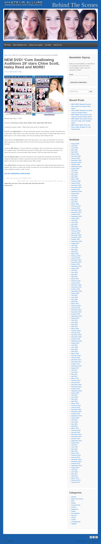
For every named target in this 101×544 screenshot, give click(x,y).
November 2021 (76, 262)
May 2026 (74, 150)
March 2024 (75, 204)
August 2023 (75, 218)
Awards (73, 497)
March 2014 (75, 453)
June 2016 (74, 397)
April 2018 (74, 351)
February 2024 (76, 206)
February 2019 (76, 330)
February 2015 (76, 430)
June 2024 (74, 197)
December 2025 (76, 160)
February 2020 (76, 305)
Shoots (73, 517)
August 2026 (75, 143)
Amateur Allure (10, 541)
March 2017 (75, 378)
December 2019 (76, 310)
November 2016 (76, 386)
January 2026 (75, 158)
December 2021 (76, 260)
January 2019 (75, 332)
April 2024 (74, 202)
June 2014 (74, 447)
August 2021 (75, 268)
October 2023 (75, 214)
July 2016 (74, 395)
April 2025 (74, 177)
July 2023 (74, 220)
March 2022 (75, 254)
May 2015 (74, 424)
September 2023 (76, 216)
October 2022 (75, 239)
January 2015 (75, 432)
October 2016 (75, 389)
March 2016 (75, 403)
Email (71, 74)
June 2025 (74, 173)
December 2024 (76, 185)
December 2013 (76, 459)
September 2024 (76, 191)
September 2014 (76, 440)
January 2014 (75, 457)
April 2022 (74, 251)
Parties (73, 511)
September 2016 (76, 391)
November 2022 (76, 237)
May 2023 (74, 224)
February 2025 (76, 181)
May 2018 (74, 349)
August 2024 (75, 193)
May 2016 (74, 399)
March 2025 (75, 179)
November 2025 (76, 162)
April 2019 (74, 326)
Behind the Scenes (77, 499)
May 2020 (74, 299)
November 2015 (76, 411)
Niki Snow (41, 183)
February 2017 (76, 380)
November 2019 (76, 312)
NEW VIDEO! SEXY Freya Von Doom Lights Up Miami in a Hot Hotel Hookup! (81, 127)
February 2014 (76, 455)
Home (5, 55)
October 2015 (75, 413)
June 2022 (74, 247)
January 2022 (75, 258)
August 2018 (75, 343)
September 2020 (76, 291)
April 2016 (74, 401)
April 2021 (74, 276)
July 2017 (74, 370)
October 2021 (75, 264)
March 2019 (75, 328)
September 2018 (76, 341)
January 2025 (75, 183)
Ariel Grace (15, 183)
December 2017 (76, 359)
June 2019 (74, 322)
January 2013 (75, 482)
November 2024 (76, 187)
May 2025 (74, 175)
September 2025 (76, 166)
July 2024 (74, 195)
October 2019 (75, 314)
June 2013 (74, 472)
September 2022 (76, 241)
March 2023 (75, 229)
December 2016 (76, 384)
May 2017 (74, 374)
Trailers (73, 519)
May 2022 (74, 249)
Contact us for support (36, 45)
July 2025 (74, 170)
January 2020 (75, 308)
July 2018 (74, 345)
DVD (9, 55)
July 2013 (74, 470)
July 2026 (74, 146)
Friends (73, 507)
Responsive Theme (81, 541)
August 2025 (75, 168)
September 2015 (76, 416)
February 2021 (76, 281)
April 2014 (74, 451)
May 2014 (74, 449)
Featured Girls (75, 505)
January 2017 (75, 382)
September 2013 (76, 465)
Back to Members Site (20, 45)
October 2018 (75, 339)
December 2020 (76, 285)
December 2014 (76, 434)
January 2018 (75, 357)
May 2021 (74, 274)
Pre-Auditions (75, 513)
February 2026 (76, 156)
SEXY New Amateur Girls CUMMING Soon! (19, 178)
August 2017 (75, 368)
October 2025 (75, 164)
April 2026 (74, 152)
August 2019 (75, 318)
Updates (74, 524)
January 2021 (75, 283)
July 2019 (74, 320)
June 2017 (74, 372)
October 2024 (75, 189)
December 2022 (76, 235)
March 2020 (75, 303)
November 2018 (76, 337)
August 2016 (75, 393)
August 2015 (75, 418)
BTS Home (7, 45)
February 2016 (76, 405)
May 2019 (74, 324)
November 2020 (76, 287)
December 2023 (76, 210)
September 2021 (76, 266)
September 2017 (76, 366)
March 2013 (75, 478)
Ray (20, 71)
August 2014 (75, 443)
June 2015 (74, 422)
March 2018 (75, 353)
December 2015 (76, 409)
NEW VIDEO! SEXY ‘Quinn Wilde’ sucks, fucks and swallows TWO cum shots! (40, 181)
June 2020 (74, 297)
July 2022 (74, 245)
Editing (73, 503)
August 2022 (75, 243)
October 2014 (75, 438)
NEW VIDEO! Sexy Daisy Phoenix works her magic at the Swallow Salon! (81, 121)
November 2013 (76, 461)
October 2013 (75, 463)
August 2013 (75, 467)
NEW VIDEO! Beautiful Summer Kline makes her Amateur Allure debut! (81, 106)
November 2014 (76, 436)
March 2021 (75, 278)
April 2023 (74, 227)
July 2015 (74, 420)
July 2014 (74, 445)
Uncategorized (75, 521)
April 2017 (74, 376)
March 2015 (75, 428)
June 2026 (74, 148)
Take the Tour (58, 45)
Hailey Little (28, 183)
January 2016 (75, 407)
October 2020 (75, 289)
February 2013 (76, 480)
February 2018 (76, 355)
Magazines (74, 509)
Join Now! (48, 45)
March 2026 (75, 154)
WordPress (95, 541)
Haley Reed (35, 183)
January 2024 (75, 208)
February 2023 (76, 231)
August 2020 (75, 293)
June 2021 (74, 272)
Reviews (74, 515)
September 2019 (76, 316)
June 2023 (74, 222)
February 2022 (76, 256)
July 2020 (74, 295)
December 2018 (76, 335)
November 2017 (76, 362)
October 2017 (75, 364)
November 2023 (76, 212)
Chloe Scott (21, 183)
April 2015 (74, 426)
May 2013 (74, 474)
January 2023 (75, 233)
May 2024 (74, 200)
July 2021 (74, 270)
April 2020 (74, 301)
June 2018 (74, 347)
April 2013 (74, 476)
